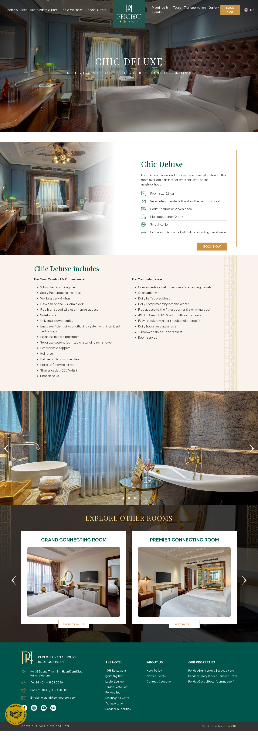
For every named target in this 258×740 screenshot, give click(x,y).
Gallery (214, 7)
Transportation (195, 7)
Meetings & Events (160, 10)
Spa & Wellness (72, 10)
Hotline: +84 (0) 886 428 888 (49, 690)
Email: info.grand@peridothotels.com (53, 697)
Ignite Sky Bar (114, 676)
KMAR (234, 726)
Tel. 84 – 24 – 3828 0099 (46, 682)
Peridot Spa (113, 692)
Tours (177, 7)
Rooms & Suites (16, 10)
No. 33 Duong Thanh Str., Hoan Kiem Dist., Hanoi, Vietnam (56, 673)
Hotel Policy (154, 670)
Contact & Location (159, 681)
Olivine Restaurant (117, 687)
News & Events (156, 676)
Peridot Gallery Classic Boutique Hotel (212, 676)
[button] (6, 448)
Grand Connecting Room (74, 540)
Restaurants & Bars (44, 10)
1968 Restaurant (115, 670)
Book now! (212, 246)
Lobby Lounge (114, 681)
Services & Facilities (118, 709)
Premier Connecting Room (184, 540)
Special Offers (96, 10)
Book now (230, 9)
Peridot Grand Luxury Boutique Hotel (211, 670)
